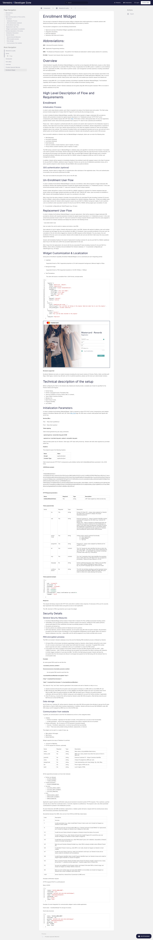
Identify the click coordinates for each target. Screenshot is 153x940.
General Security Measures (14, 37)
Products (118, 2)
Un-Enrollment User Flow (12, 25)
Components (128, 2)
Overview (8, 15)
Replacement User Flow (12, 27)
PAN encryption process (13, 39)
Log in (137, 2)
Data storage (10, 41)
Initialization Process (12, 21)
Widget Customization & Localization (15, 29)
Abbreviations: (9, 13)
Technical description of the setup (14, 31)
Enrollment (9, 19)
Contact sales (145, 2)
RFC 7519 (73, 413)
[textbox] (77, 299)
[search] (76, 2)
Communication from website (14, 43)
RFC (72, 118)
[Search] (66, 2)
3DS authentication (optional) (14, 23)
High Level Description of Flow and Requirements (16, 16)
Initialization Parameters (12, 33)
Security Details (10, 35)
